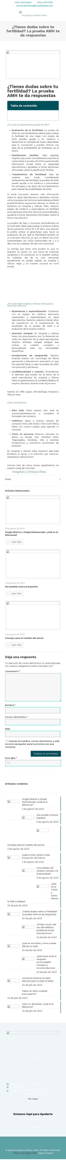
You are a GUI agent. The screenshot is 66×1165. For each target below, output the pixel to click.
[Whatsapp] (45, 1065)
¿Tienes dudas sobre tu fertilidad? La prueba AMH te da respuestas (39, 913)
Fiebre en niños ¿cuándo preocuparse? (34, 992)
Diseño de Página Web (25, 1153)
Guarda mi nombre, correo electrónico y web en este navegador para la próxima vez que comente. (32, 744)
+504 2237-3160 (44, 2)
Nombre (10, 705)
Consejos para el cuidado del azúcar (24, 638)
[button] (55, 106)
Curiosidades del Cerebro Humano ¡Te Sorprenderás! (47, 871)
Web (7, 729)
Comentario (12, 671)
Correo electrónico (16, 717)
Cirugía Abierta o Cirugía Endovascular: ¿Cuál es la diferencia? (34, 802)
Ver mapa (33, 1099)
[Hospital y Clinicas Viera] (33, 15)
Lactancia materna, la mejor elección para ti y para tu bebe (37, 979)
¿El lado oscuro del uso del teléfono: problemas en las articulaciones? (46, 928)
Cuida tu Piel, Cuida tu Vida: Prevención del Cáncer (36, 856)
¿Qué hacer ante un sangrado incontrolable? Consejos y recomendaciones (47, 962)
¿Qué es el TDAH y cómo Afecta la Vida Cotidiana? (32, 893)
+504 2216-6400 (23, 2)
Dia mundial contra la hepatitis (21, 587)
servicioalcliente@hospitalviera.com (34, 5)
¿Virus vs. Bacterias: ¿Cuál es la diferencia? (37, 1005)
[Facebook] (20, 1065)
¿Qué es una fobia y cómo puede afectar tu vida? (39, 944)
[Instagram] (29, 1065)
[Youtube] (37, 1065)
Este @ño (11, 758)
